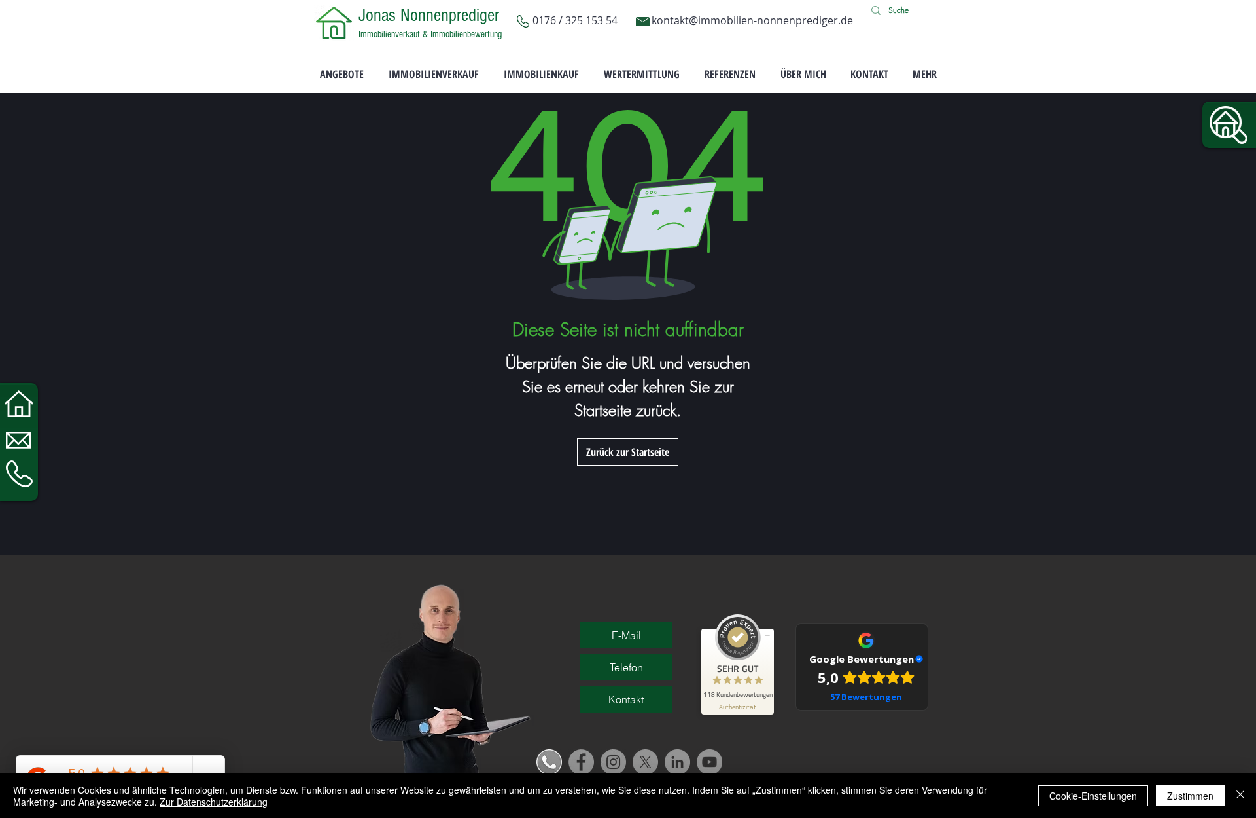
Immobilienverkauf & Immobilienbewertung (430, 34)
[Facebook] (581, 762)
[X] (645, 762)
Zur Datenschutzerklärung (214, 801)
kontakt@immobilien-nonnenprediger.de (752, 20)
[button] (1228, 125)
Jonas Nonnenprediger (428, 15)
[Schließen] (1240, 796)
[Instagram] (613, 762)
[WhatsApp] (549, 762)
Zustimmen (1190, 795)
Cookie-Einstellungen (1093, 795)
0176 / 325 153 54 (576, 20)
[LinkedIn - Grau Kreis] (677, 762)
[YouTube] (709, 762)
